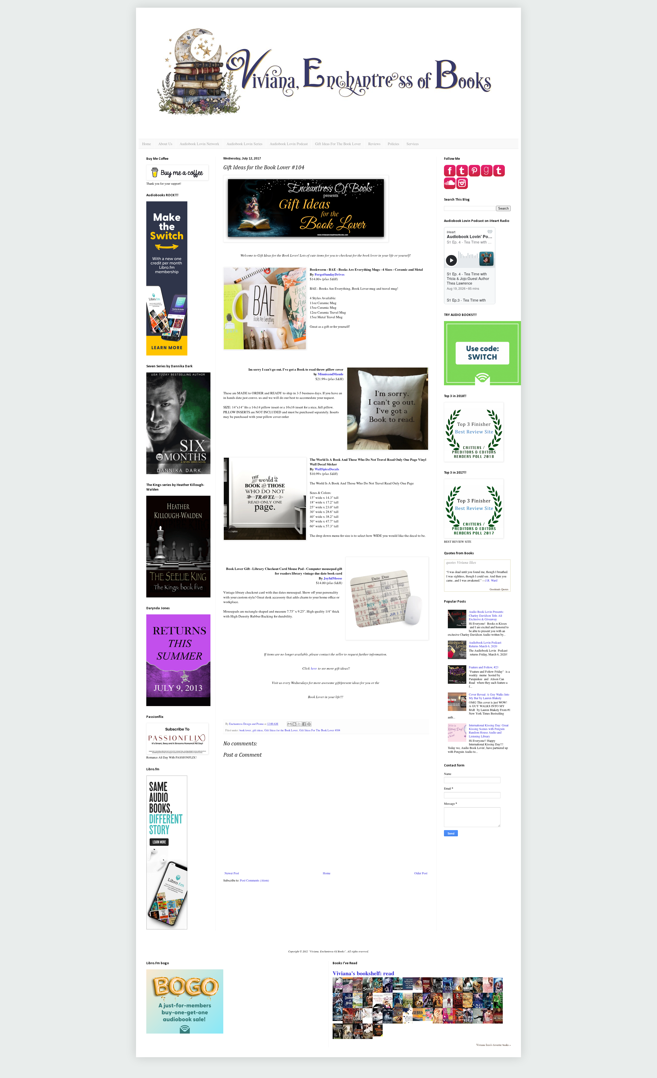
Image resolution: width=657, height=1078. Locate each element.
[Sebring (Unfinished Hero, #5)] (419, 1020)
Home (146, 143)
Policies (393, 143)
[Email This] (289, 724)
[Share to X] (299, 724)
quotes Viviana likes (461, 562)
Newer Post (232, 873)
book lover (245, 730)
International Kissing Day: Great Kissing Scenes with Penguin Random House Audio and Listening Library (488, 730)
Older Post (420, 873)
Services (413, 143)
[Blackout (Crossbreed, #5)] (399, 989)
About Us (165, 143)
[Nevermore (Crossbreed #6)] (339, 1020)
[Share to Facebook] (304, 724)
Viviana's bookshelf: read (363, 973)
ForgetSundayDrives (329, 274)
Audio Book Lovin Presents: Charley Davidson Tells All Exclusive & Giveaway (486, 615)
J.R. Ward (491, 580)
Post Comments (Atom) (254, 880)
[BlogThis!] (294, 724)
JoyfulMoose (333, 578)
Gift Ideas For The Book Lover (338, 143)
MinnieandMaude (330, 374)
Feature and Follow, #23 (483, 667)
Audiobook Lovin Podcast (289, 143)
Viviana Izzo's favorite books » (493, 1045)
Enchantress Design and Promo (246, 724)
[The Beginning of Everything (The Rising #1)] (379, 1035)
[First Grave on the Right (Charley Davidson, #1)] (369, 1017)
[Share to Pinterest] (309, 724)
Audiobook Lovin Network (199, 143)
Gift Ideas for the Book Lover (281, 730)
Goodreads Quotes (499, 589)
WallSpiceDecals (327, 469)
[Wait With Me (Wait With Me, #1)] (429, 1020)
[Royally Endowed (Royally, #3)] (419, 989)
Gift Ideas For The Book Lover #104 (319, 730)
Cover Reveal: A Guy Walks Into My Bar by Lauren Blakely (489, 696)
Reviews (374, 143)
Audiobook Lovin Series (244, 143)
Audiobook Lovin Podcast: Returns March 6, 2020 (485, 644)
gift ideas (258, 730)
